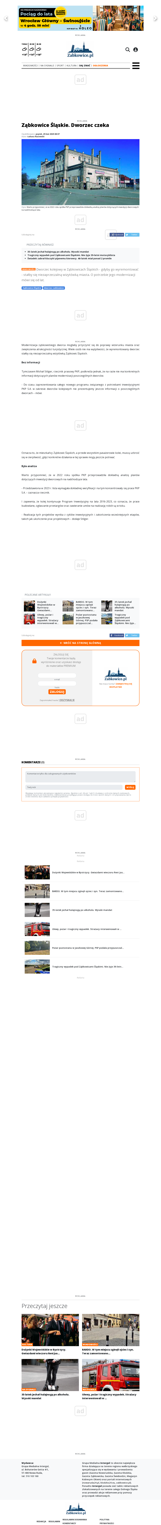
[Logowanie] (135, 50)
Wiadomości (28, 269)
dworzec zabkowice (54, 288)
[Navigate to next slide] (155, 18)
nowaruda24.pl (91, 1482)
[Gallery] (80, 18)
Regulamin (54, 1521)
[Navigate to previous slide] (6, 18)
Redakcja (41, 1521)
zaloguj (57, 692)
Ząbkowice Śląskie (32, 288)
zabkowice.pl (123, 1482)
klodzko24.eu (107, 1482)
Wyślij (130, 787)
